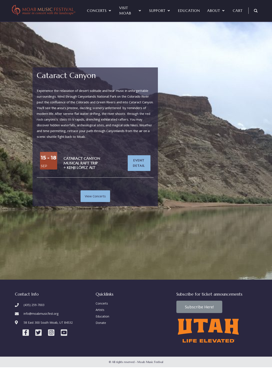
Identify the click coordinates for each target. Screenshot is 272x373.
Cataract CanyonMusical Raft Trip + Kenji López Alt (82, 163)
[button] (95, 196)
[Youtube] (64, 332)
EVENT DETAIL (139, 163)
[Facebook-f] (26, 332)
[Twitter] (38, 332)
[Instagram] (51, 332)
